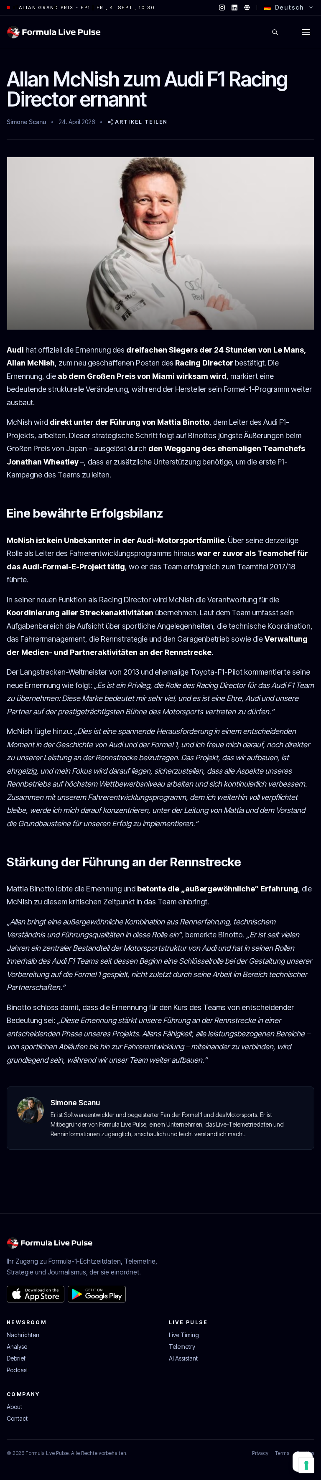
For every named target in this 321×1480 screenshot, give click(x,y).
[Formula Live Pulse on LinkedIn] (234, 7)
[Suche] (275, 32)
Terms (282, 1453)
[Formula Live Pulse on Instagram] (222, 7)
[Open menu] (306, 32)
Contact (17, 1418)
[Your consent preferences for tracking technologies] (306, 1465)
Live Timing (184, 1334)
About (14, 1406)
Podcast (17, 1369)
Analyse (17, 1346)
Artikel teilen (141, 122)
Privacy (260, 1453)
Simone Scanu (26, 121)
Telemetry (182, 1346)
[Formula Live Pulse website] (247, 7)
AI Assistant (183, 1358)
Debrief (16, 1358)
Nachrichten (23, 1334)
